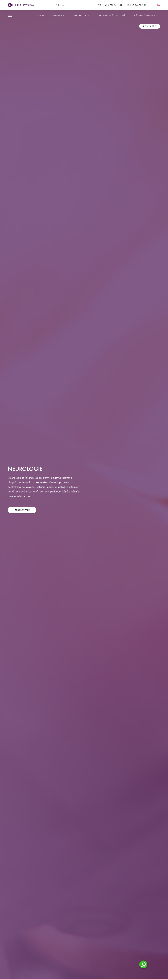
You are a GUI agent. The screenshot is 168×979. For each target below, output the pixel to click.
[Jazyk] (159, 5)
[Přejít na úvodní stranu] (21, 5)
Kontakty (149, 26)
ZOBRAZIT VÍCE (22, 510)
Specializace (82, 15)
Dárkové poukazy (145, 15)
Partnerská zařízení (112, 15)
